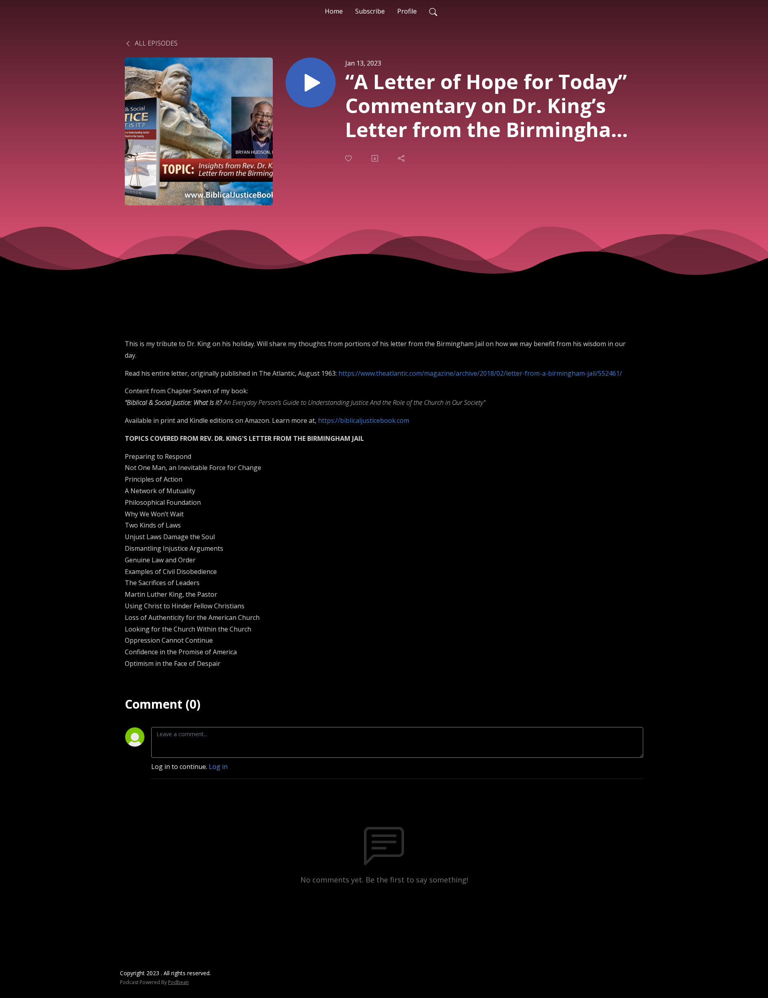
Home (334, 11)
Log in (218, 766)
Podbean (178, 982)
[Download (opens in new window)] (375, 158)
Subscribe (370, 11)
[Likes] (349, 158)
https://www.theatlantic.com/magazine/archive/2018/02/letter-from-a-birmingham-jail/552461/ (480, 373)
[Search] (433, 11)
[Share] (402, 158)
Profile (407, 11)
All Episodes (155, 43)
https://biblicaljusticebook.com (363, 420)
